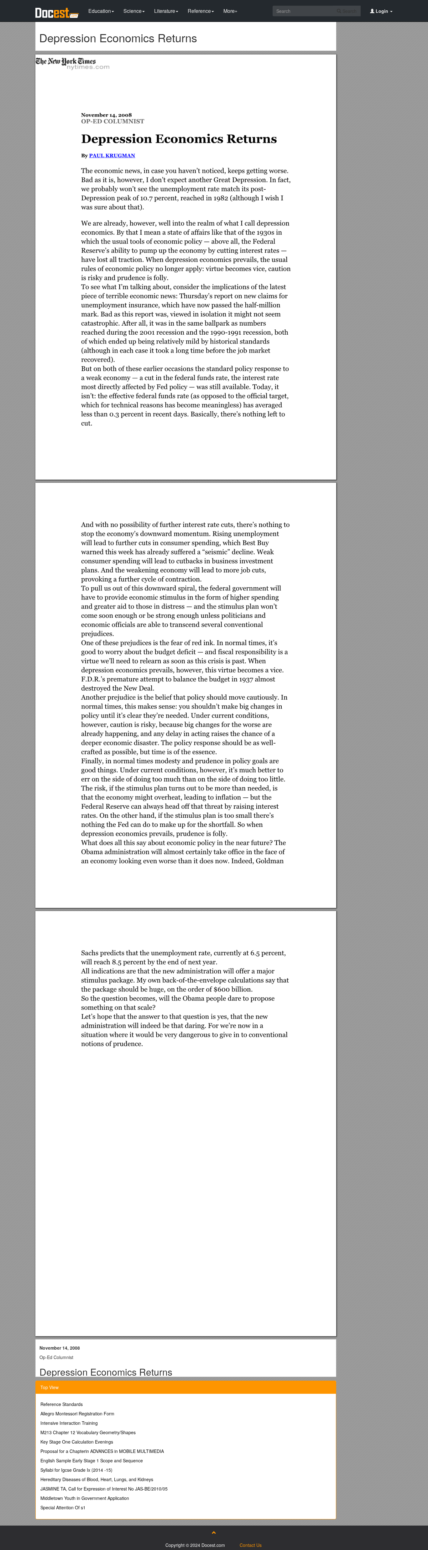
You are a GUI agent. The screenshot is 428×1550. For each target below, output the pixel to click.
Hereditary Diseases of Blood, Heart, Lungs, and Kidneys (96, 1479)
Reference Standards (61, 1404)
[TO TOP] (214, 1532)
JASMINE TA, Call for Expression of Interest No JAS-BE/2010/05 (104, 1489)
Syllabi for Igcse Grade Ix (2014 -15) (76, 1470)
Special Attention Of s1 (63, 1507)
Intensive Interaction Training (69, 1423)
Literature (164, 10)
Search (349, 11)
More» (230, 10)
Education (99, 10)
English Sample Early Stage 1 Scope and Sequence (91, 1460)
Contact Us (251, 1545)
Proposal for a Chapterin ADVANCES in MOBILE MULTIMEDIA (102, 1451)
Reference (199, 10)
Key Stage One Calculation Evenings (76, 1442)
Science (132, 10)
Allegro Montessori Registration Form (77, 1413)
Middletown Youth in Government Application (84, 1498)
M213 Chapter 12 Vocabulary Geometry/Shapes (88, 1432)
